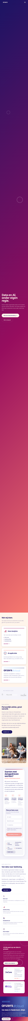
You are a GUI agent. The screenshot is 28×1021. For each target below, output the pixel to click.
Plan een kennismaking (10, 315)
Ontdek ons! (6, 732)
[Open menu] (25, 2)
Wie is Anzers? (7, 320)
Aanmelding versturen (13, 834)
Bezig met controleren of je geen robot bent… (14, 829)
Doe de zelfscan (6, 1018)
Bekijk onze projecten (10, 963)
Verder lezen (10, 852)
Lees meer (5, 890)
